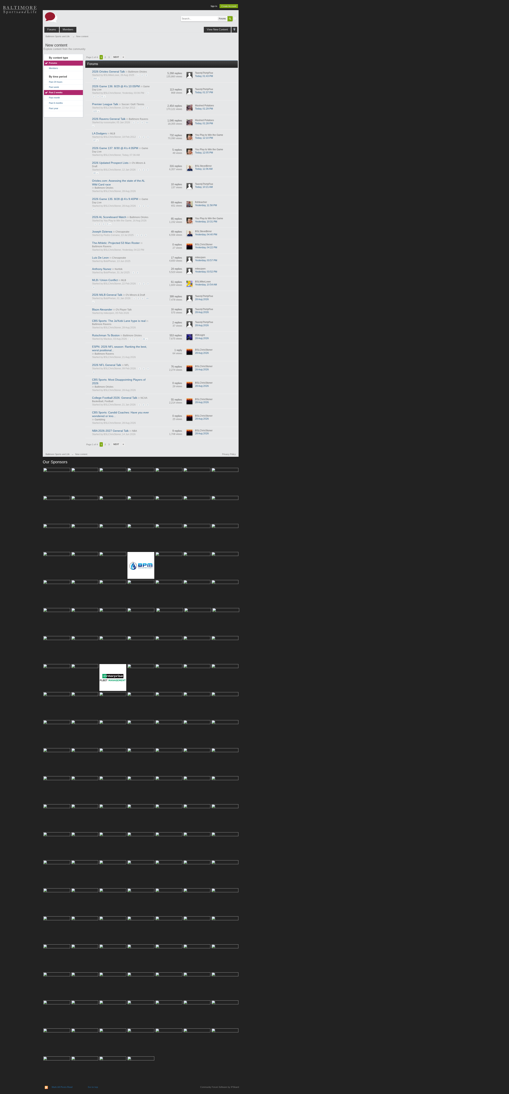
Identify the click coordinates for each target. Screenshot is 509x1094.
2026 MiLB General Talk (107, 294)
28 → (145, 339)
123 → (96, 111)
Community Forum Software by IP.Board (219, 1087)
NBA (134, 431)
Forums (51, 29)
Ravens (20, 38)
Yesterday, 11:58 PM (206, 205)
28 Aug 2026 (202, 299)
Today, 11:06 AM (204, 169)
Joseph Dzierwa (102, 231)
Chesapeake (122, 231)
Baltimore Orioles (137, 71)
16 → (95, 173)
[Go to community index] (51, 17)
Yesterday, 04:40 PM (206, 234)
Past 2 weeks (55, 92)
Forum (20, 79)
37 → (95, 140)
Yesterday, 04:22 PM (206, 247)
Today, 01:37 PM (204, 92)
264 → (96, 79)
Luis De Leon (100, 257)
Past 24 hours (55, 82)
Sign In (214, 6)
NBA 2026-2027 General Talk (110, 430)
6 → (103, 96)
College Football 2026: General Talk (114, 397)
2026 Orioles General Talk (108, 71)
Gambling (100, 419)
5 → (109, 224)
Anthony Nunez (101, 269)
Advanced (235, 18)
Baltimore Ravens (138, 119)
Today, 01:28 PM (204, 123)
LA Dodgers (99, 133)
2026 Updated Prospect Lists (110, 162)
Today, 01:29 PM (204, 108)
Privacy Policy (229, 454)
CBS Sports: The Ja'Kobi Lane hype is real (119, 320)
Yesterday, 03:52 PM (206, 271)
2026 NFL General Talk (106, 365)
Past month (54, 97)
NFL (126, 365)
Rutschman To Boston (106, 335)
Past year (53, 108)
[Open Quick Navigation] (234, 30)
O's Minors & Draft (135, 295)
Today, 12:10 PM (204, 138)
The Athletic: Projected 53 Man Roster (116, 242)
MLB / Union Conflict (105, 280)
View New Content (217, 29)
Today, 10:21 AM (204, 187)
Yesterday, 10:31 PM (206, 221)
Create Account (228, 6)
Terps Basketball (20, 52)
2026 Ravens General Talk (108, 118)
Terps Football (20, 66)
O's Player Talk (124, 309)
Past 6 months (56, 103)
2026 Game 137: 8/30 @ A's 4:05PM (115, 148)
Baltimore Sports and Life (58, 454)
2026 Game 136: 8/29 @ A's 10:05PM (116, 86)
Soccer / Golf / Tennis (132, 104)
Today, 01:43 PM (204, 76)
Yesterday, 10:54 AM (206, 284)
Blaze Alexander (102, 309)
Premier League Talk (105, 104)
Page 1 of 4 (92, 57)
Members (68, 29)
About (20, 93)
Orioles (20, 24)
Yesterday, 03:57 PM (206, 260)
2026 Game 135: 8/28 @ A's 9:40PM (115, 199)
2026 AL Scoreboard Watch (109, 217)
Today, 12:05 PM (204, 152)
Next (116, 57)
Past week (54, 87)
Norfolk (118, 269)
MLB (112, 133)
